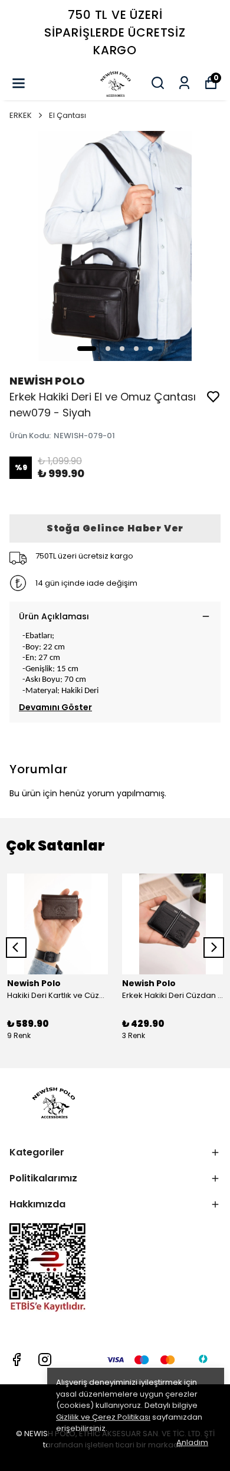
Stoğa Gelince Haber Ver (115, 528)
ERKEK (20, 115)
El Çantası (67, 115)
